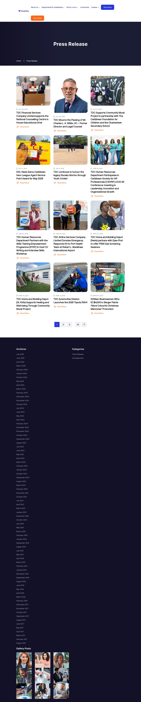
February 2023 (22, 466)
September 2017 (22, 616)
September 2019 (22, 543)
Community (84, 7)
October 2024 (21, 404)
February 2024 (22, 423)
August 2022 (21, 481)
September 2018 (22, 577)
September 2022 (22, 477)
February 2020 (22, 535)
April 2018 (20, 593)
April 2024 (20, 420)
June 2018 (20, 585)
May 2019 (20, 554)
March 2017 (20, 635)
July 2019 (19, 550)
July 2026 (20, 354)
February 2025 (22, 392)
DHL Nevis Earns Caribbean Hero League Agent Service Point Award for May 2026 (30, 175)
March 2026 (20, 366)
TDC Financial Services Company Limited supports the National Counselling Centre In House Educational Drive (32, 117)
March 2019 (20, 562)
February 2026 (22, 369)
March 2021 (20, 508)
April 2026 (20, 362)
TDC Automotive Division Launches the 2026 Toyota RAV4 (70, 300)
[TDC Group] (23, 11)
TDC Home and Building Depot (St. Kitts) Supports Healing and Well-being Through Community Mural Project (33, 304)
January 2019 (21, 570)
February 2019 (21, 566)
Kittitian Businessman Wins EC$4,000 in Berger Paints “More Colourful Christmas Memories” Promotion (105, 304)
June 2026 (20, 358)
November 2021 (22, 493)
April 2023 (20, 458)
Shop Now (107, 7)
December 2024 (22, 396)
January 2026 (21, 373)
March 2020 (20, 531)
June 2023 (20, 450)
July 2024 (20, 408)
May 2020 (20, 527)
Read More (24, 126)
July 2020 (20, 523)
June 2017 (20, 624)
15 (78, 325)
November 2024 (22, 400)
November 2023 (22, 431)
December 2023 (22, 427)
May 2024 (20, 416)
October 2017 (21, 612)
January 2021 (21, 512)
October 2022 (21, 473)
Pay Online (37, 18)
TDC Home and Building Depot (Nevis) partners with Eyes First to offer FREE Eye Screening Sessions (107, 242)
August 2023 (21, 443)
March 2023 (21, 462)
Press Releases (78, 354)
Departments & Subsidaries (52, 7)
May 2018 (20, 589)
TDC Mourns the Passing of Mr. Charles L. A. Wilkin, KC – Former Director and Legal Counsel (70, 123)
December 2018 (22, 574)
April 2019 (20, 558)
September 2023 (22, 439)
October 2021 (21, 497)
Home (18, 61)
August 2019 (21, 547)
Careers (94, 7)
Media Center (71, 7)
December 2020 (22, 516)
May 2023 (20, 454)
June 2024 (20, 412)
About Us (34, 7)
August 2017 (21, 620)
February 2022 (22, 489)
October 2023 (21, 435)
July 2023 (20, 446)
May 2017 (20, 628)
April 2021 (20, 504)
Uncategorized (77, 358)
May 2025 (20, 381)
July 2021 (20, 500)
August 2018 (21, 581)
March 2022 (21, 485)
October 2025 (21, 377)
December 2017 (22, 604)
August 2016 (21, 643)
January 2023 (21, 470)
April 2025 (20, 385)
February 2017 (21, 639)
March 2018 (20, 597)
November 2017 (22, 608)
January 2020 (21, 539)
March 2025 (21, 389)
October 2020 (21, 520)
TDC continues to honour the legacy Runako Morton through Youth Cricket (69, 175)
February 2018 (21, 600)
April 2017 (20, 631)
